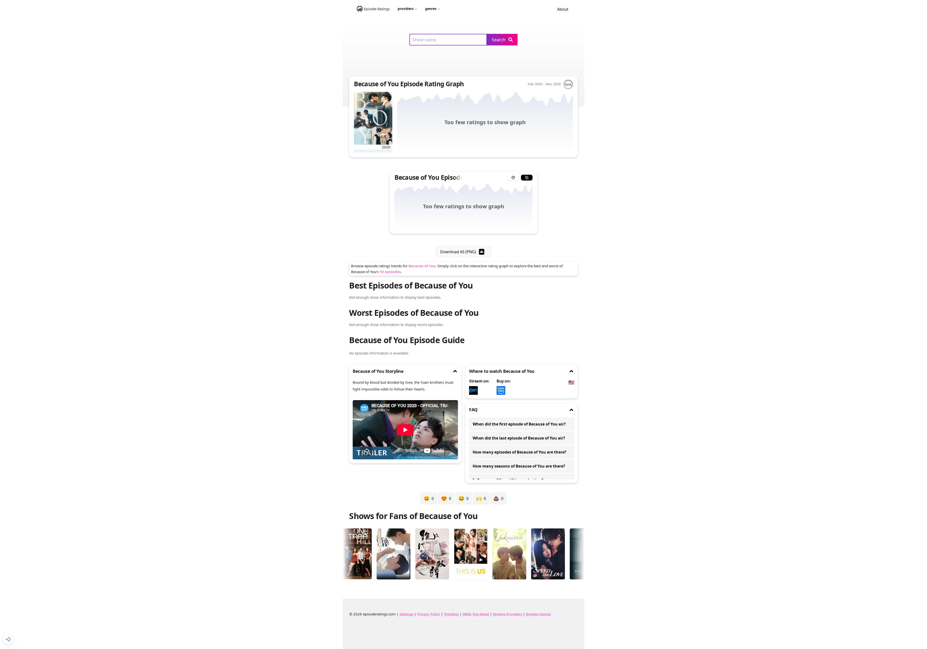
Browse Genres (538, 614)
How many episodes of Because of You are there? (519, 452)
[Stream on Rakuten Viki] (474, 390)
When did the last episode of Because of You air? (519, 438)
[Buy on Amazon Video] (502, 390)
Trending (451, 614)
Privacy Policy (428, 614)
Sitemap (406, 614)
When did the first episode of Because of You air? (519, 424)
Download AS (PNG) (458, 251)
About (562, 9)
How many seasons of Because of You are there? (519, 466)
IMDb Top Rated (476, 614)
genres (430, 8)
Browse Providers (507, 614)
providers (406, 8)
